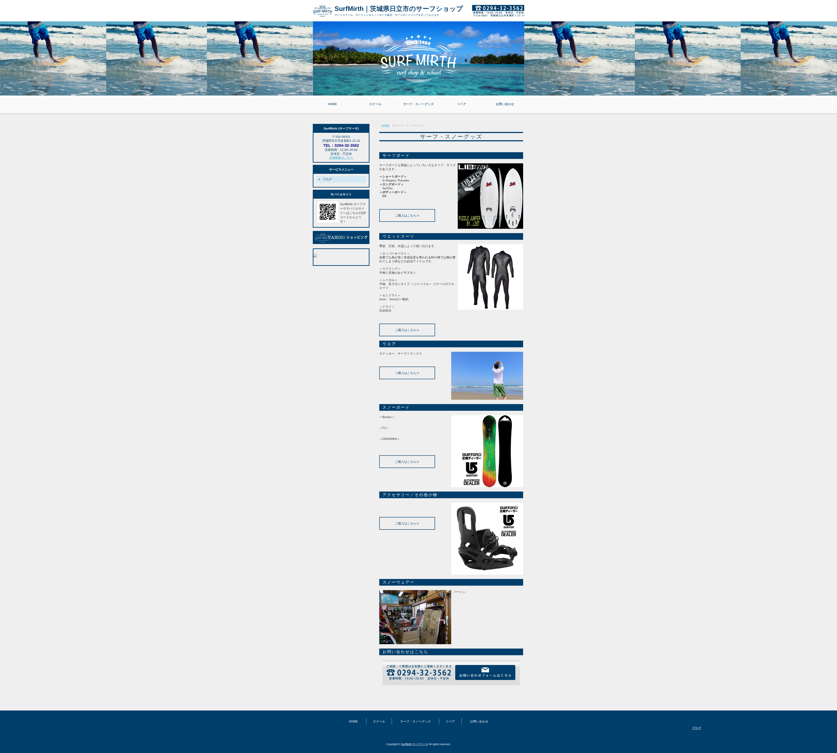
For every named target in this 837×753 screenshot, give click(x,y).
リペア (461, 104)
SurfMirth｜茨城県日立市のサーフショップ (399, 8)
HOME (332, 104)
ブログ (327, 179)
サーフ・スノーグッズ (418, 104)
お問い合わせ (505, 104)
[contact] (451, 683)
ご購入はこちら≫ (407, 215)
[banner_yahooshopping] (341, 242)
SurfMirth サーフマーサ (414, 744)
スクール (375, 104)
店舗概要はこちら (341, 157)
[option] (418, 58)
